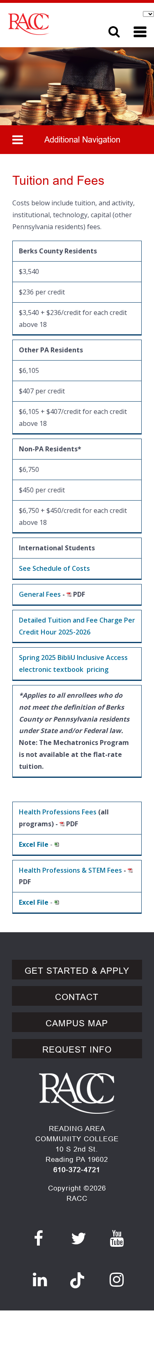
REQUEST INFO (77, 1050)
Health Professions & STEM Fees (70, 870)
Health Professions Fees (58, 811)
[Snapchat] (77, 1275)
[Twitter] (79, 1238)
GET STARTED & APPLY (77, 971)
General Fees (40, 594)
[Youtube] (116, 1238)
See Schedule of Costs (54, 568)
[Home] (50, 24)
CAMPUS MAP (77, 1023)
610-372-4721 (76, 1170)
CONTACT (77, 997)
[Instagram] (116, 1279)
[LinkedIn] (40, 1279)
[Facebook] (38, 1238)
